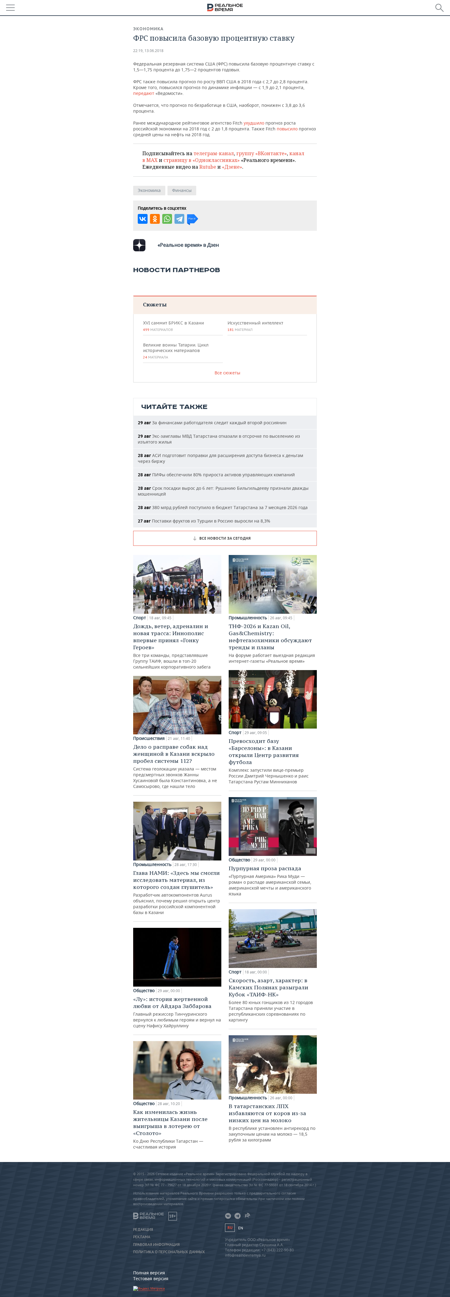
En (240, 1228)
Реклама (141, 1237)
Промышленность (152, 864)
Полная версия (149, 1273)
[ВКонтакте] (143, 219)
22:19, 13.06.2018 (148, 50)
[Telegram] (179, 219)
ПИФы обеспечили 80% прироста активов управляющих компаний (216, 475)
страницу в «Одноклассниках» (201, 160)
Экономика (148, 29)
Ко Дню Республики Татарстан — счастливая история (170, 1129)
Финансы (182, 190)
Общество (144, 990)
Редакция (143, 1230)
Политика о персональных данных (169, 1252)
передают (143, 93)
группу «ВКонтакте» (261, 153)
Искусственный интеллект (255, 326)
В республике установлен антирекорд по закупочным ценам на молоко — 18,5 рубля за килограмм (272, 1123)
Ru (229, 1227)
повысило (287, 129)
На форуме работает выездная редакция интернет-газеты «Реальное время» (272, 643)
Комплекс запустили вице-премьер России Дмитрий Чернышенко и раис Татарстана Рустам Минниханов (269, 761)
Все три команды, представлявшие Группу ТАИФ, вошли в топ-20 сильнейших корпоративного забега (172, 646)
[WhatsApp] (167, 219)
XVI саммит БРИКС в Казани (173, 326)
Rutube (207, 166)
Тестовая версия (150, 1278)
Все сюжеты (227, 373)
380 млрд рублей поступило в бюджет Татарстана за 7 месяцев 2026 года (223, 507)
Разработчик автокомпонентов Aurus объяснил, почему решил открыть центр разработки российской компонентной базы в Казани (176, 892)
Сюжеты (155, 304)
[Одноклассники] (155, 219)
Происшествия (149, 738)
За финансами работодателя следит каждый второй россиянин (212, 422)
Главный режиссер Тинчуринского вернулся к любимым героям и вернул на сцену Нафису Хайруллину (177, 1012)
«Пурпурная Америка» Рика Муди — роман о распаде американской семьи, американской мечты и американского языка (270, 881)
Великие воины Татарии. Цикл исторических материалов (175, 350)
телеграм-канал (213, 153)
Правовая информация (156, 1245)
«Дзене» (232, 166)
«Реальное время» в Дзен (188, 245)
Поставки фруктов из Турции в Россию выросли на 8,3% (204, 521)
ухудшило (254, 123)
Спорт (139, 617)
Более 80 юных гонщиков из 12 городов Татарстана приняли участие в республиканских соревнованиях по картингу (271, 1000)
